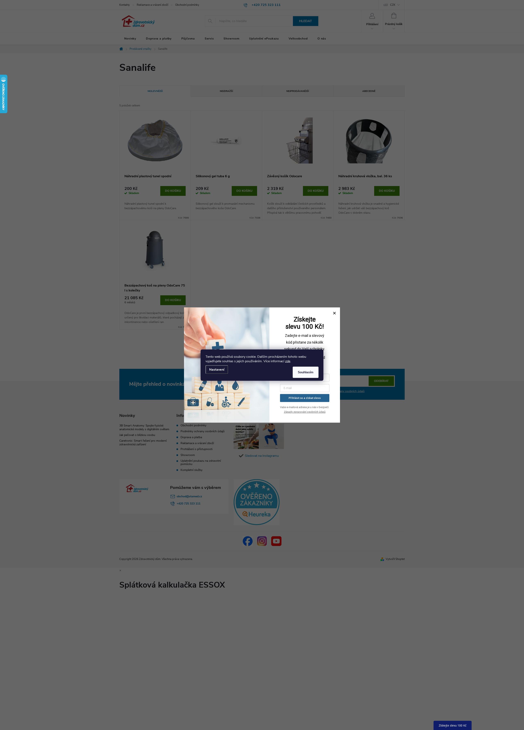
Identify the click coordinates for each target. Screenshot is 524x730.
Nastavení (216, 369)
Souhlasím (305, 372)
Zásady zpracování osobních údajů (304, 411)
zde (287, 361)
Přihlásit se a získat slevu (305, 398)
